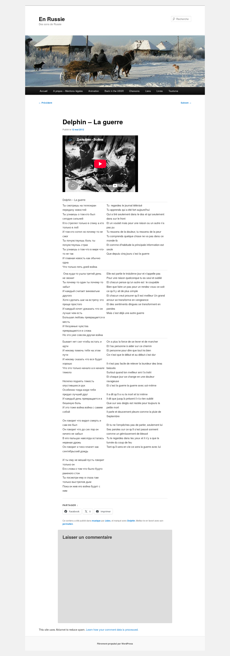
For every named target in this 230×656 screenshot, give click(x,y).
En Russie (52, 19)
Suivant (186, 102)
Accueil (43, 91)
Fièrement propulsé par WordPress (115, 643)
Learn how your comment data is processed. (112, 629)
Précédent (45, 102)
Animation (93, 91)
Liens (148, 91)
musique (96, 520)
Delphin (131, 520)
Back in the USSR (114, 91)
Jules (108, 520)
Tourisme (173, 91)
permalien (68, 523)
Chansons (134, 91)
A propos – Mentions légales (68, 91)
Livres (160, 91)
